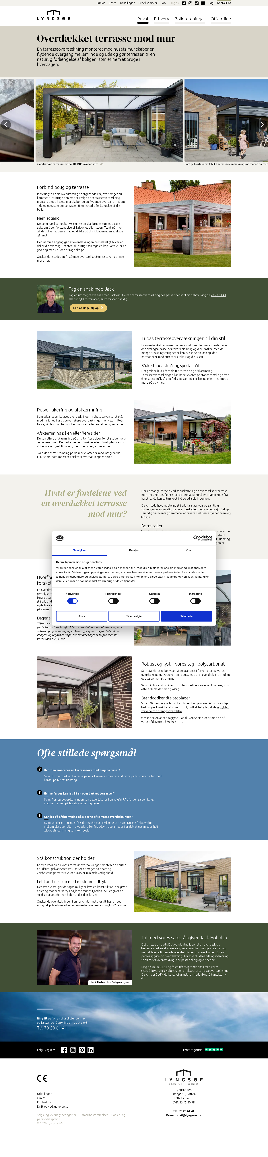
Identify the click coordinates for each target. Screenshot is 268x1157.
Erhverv (161, 18)
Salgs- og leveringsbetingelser (56, 1115)
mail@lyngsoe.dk (189, 1115)
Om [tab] (188, 550)
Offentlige (221, 18)
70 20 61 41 (218, 295)
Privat (143, 18)
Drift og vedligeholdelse (52, 1106)
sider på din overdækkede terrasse (103, 822)
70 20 (170, 721)
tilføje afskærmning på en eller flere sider (74, 438)
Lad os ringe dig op (86, 307)
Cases (112, 3)
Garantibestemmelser (94, 1115)
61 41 (178, 721)
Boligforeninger (190, 18)
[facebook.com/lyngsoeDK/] (183, 3)
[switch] (113, 601)
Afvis (81, 616)
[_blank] (64, 1049)
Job (163, 3)
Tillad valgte (134, 616)
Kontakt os (224, 3)
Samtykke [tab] (79, 550)
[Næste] (262, 125)
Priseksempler (147, 3)
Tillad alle (186, 616)
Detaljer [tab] (134, 550)
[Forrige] (6, 125)
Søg (211, 3)
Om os (101, 3)
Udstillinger (127, 3)
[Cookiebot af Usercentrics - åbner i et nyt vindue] (196, 538)
